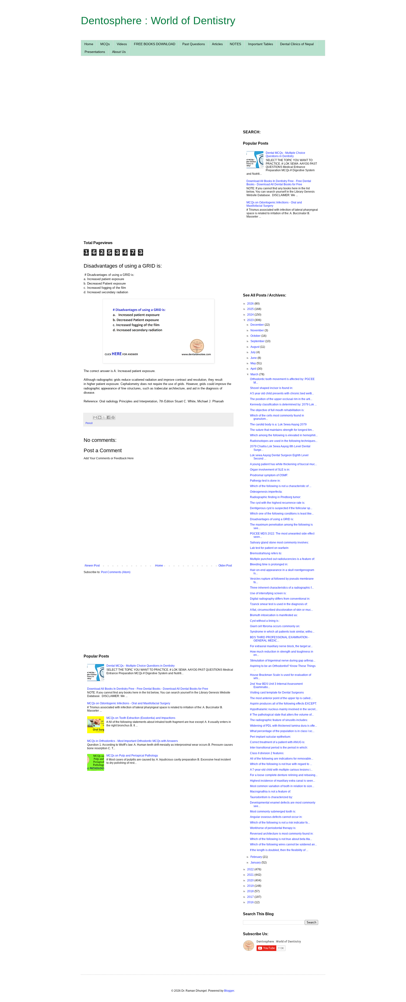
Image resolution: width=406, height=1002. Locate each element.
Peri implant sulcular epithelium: (270, 736)
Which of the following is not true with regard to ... (281, 764)
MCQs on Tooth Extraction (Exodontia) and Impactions (140, 718)
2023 (250, 320)
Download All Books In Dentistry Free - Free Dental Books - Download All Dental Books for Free (147, 688)
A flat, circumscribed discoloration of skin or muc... (281, 609)
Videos (122, 44)
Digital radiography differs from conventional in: (280, 598)
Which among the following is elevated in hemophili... (284, 435)
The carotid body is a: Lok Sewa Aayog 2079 (278, 424)
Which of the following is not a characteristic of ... (280, 486)
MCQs (105, 44)
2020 (250, 880)
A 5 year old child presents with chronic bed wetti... (282, 393)
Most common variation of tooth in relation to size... (282, 786)
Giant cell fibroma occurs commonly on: (275, 626)
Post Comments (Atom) (115, 572)
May (253, 363)
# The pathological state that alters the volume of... (282, 714)
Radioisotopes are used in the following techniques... (283, 441)
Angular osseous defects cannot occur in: (276, 817)
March (254, 374)
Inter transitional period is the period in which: (279, 747)
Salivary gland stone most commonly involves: (279, 542)
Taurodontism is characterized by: (271, 797)
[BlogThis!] (99, 417)
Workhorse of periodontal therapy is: (273, 828)
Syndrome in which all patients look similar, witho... (282, 631)
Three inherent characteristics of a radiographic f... (282, 587)
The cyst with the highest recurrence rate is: (277, 502)
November (257, 330)
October (255, 335)
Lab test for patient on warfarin (269, 548)
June (254, 358)
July (253, 352)
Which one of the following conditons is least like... (282, 513)
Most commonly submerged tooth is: (273, 811)
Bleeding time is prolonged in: (269, 564)
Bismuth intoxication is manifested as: (274, 615)
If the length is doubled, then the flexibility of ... (279, 850)
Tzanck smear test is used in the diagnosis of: (279, 604)
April (253, 368)
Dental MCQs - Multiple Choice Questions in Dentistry (140, 665)
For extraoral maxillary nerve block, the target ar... (281, 646)
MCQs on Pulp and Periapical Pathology (132, 755)
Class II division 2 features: (267, 753)
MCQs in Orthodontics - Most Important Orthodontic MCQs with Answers (132, 741)
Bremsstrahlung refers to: (266, 553)
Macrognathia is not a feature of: (270, 791)
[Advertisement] (158, 104)
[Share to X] (104, 417)
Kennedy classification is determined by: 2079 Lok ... (283, 404)
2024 (250, 314)
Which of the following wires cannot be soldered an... (283, 844)
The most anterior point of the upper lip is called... (281, 698)
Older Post (225, 565)
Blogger (229, 990)
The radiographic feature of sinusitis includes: (279, 720)
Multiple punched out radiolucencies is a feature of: (282, 559)
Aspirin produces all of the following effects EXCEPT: (283, 703)
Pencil (89, 423)
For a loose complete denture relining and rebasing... (283, 775)
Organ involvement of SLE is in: (270, 469)
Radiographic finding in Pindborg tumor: (275, 497)
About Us (119, 52)
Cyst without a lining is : (265, 620)
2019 (250, 885)
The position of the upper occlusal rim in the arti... (281, 399)
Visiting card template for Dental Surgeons (277, 692)
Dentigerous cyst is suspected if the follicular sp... (281, 508)
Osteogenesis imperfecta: (266, 491)
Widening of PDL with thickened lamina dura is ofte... (283, 725)
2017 (250, 897)
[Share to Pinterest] (113, 417)
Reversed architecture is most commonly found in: (281, 833)
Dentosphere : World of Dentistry (158, 21)
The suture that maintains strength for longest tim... (282, 430)
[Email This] (95, 417)
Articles (217, 44)
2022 (250, 869)
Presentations (95, 52)
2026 (250, 303)
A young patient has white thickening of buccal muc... (283, 464)
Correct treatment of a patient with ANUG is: (277, 742)
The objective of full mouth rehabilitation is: (277, 410)
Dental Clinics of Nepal (297, 44)
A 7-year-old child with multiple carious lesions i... (281, 769)
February (256, 857)
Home (88, 44)
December (257, 324)
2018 (250, 891)
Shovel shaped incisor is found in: (271, 388)
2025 (250, 309)
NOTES (235, 44)
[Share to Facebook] (108, 417)
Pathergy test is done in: (265, 480)
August (255, 347)
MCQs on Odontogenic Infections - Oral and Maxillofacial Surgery (128, 703)
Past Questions (193, 44)
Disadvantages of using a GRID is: (272, 519)
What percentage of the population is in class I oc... (282, 731)
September (257, 341)
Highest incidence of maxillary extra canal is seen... (282, 780)
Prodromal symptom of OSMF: (269, 475)
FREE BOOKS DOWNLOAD (154, 44)
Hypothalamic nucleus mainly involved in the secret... (283, 709)
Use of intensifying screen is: (268, 593)
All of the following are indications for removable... (281, 758)
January (256, 862)
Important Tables (260, 44)
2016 (250, 902)
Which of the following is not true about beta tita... (281, 839)
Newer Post (92, 565)
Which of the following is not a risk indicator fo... (280, 822)
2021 (250, 874)
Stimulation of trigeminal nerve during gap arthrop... (282, 660)
